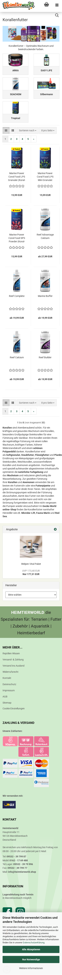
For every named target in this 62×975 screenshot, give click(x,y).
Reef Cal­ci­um (17, 357)
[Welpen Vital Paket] (31, 547)
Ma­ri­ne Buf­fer (45, 296)
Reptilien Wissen (11, 653)
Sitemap (7, 702)
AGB (5, 696)
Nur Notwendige (31, 959)
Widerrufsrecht (10, 671)
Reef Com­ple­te (16, 296)
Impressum (9, 690)
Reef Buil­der (45, 357)
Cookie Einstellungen (14, 708)
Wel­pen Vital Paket (31, 564)
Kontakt (7, 678)
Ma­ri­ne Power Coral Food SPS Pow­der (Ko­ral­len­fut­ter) (16, 238)
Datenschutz (9, 684)
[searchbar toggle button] (57, 15)
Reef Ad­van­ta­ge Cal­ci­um (45, 236)
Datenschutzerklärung (33, 942)
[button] (6, 130)
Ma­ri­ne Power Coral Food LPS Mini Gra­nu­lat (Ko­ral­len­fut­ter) (45, 177)
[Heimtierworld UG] (17, 6)
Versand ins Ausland (13, 665)
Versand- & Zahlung (13, 659)
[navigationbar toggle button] (57, 5)
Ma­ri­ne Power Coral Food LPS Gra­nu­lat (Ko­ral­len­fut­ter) (16, 177)
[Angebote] (55, 529)
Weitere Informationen (31, 968)
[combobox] (28, 130)
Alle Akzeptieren (31, 949)
